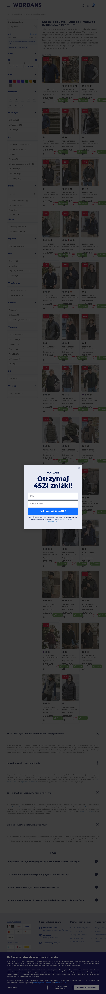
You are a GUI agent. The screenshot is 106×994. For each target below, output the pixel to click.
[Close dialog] (79, 468)
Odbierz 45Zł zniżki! (53, 511)
